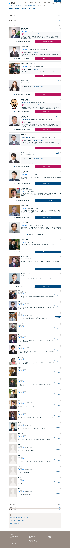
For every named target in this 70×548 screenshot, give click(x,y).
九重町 (16, 523)
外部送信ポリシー (32, 540)
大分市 (26, 31)
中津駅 (27, 469)
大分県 (23, 31)
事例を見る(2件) (36, 86)
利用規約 (30, 537)
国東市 (20, 520)
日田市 (23, 403)
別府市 (26, 259)
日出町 (27, 517)
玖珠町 (19, 523)
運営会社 (49, 536)
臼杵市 (16, 517)
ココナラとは (12, 540)
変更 (60, 15)
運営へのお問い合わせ (14, 543)
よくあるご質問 (12, 541)
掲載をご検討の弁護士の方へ (34, 541)
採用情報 (49, 537)
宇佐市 (18, 520)
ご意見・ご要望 (32, 536)
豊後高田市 (14, 520)
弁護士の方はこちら (58, 0)
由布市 (25, 517)
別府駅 (30, 259)
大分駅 (30, 49)
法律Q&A (11, 537)
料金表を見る (36, 52)
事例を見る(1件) (36, 158)
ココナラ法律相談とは (14, 536)
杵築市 (23, 337)
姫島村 (23, 520)
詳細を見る (58, 295)
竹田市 (14, 523)
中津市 (23, 469)
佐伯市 (23, 480)
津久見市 (19, 517)
